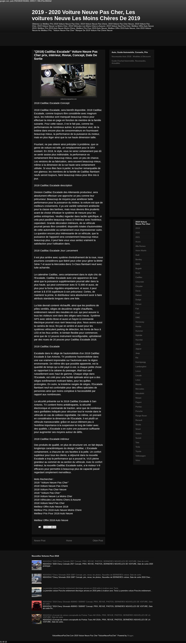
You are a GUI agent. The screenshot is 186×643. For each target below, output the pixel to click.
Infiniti (138, 344)
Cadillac (138, 277)
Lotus (137, 380)
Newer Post (39, 540)
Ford (137, 313)
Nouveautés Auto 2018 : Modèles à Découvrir (131, 56)
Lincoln (138, 375)
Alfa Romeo (140, 246)
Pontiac (138, 407)
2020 (137, 233)
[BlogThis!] (47, 527)
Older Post (98, 540)
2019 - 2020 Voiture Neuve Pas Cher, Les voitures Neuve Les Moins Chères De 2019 (86, 15)
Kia (136, 357)
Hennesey (139, 322)
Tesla (137, 447)
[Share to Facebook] (52, 527)
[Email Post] (40, 527)
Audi (137, 255)
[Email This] (44, 527)
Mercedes (139, 389)
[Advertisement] (81, 39)
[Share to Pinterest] (55, 527)
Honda (138, 326)
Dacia (137, 291)
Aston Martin (140, 250)
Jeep (137, 353)
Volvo (137, 460)
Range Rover (141, 416)
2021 (137, 237)
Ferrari (138, 304)
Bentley (138, 259)
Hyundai (139, 340)
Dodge (138, 300)
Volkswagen (140, 456)
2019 (137, 228)
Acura (138, 242)
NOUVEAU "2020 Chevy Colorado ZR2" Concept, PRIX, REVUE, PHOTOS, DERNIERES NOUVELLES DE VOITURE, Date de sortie (96, 561)
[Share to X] (49, 527)
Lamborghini (140, 366)
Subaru (138, 433)
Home (69, 540)
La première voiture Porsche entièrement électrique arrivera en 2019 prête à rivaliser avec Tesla (80, 588)
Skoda (138, 424)
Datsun (138, 295)
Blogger (130, 636)
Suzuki (138, 438)
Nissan (138, 398)
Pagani (138, 402)
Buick (137, 273)
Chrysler (139, 286)
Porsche (139, 411)
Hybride (138, 335)
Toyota (138, 451)
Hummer (139, 331)
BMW (137, 264)
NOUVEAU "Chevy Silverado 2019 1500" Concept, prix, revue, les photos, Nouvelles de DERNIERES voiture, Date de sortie (92, 575)
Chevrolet (139, 282)
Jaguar (138, 349)
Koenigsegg (140, 362)
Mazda (138, 384)
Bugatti (138, 268)
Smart (138, 429)
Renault (138, 420)
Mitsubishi (139, 393)
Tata (137, 442)
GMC (137, 317)
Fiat (137, 308)
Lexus (138, 371)
